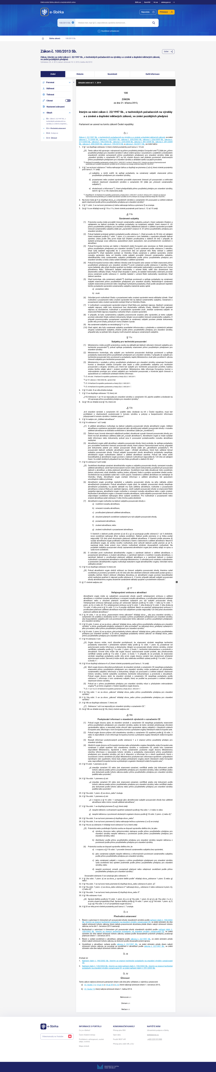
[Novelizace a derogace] (177, 582)
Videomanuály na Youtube (52, 1036)
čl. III (117, 985)
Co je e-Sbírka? (84, 1030)
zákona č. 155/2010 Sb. (114, 144)
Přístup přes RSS (119, 1030)
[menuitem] (148, 12)
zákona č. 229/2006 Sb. (123, 142)
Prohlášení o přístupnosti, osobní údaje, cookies (91, 1040)
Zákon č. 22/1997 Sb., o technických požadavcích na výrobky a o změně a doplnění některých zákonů (122, 137)
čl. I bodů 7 (89, 985)
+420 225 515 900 (154, 1039)
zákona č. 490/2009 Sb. (92, 144)
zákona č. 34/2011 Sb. (135, 144)
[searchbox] (112, 23)
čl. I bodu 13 (89, 989)
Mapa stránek (84, 1046)
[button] (53, 74)
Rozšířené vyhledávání (110, 31)
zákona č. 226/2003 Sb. (153, 139)
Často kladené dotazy (87, 1035)
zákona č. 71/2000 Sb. (89, 139)
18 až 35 (109, 985)
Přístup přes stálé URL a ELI (123, 1044)
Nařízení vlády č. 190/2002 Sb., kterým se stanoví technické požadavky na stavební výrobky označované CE (127, 962)
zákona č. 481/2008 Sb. (144, 142)
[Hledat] (154, 23)
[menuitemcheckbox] (57, 101)
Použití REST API (119, 1039)
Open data (117, 1035)
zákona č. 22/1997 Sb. (141, 939)
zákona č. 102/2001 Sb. (109, 139)
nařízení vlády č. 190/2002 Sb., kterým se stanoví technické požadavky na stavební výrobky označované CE (127, 921)
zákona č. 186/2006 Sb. (102, 142)
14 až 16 (100, 985)
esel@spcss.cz (153, 1035)
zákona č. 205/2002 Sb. (131, 139)
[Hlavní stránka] (43, 38)
